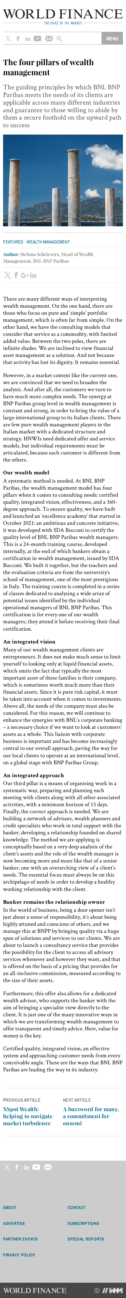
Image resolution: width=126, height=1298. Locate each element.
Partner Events (20, 1239)
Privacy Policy (19, 1254)
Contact (77, 1207)
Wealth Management (48, 241)
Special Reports (86, 1239)
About (10, 1207)
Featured (13, 241)
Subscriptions (83, 1223)
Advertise (14, 1223)
